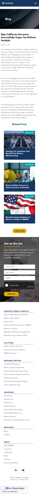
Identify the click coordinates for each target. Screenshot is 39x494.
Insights (7, 434)
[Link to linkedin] (16, 470)
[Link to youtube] (23, 470)
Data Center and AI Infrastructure (17, 420)
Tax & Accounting (10, 378)
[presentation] (19, 285)
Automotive (8, 399)
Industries (9, 392)
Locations (7, 449)
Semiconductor (10, 416)
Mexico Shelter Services (13, 346)
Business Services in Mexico (14, 350)
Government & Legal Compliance (17, 374)
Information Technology (13, 409)
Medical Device (10, 406)
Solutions (9, 343)
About (7, 442)
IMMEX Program (10, 353)
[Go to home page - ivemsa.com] (7, 3)
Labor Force (8, 321)
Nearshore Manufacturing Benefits (17, 332)
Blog (6, 431)
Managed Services (12, 361)
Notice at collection (10, 492)
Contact (7, 459)
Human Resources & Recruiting (16, 371)
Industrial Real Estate (12, 364)
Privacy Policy (24, 480)
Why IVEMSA (9, 445)
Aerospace (8, 396)
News (6, 456)
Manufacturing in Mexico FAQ (15, 335)
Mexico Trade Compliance (14, 367)
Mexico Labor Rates (11, 318)
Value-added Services (12, 385)
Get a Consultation (11, 463)
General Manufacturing (13, 413)
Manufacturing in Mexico (16, 311)
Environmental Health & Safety (16, 381)
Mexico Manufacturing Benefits (16, 314)
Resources (9, 427)
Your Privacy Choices (16, 488)
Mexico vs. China (10, 328)
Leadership (8, 452)
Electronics (8, 402)
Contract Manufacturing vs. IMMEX (17, 325)
